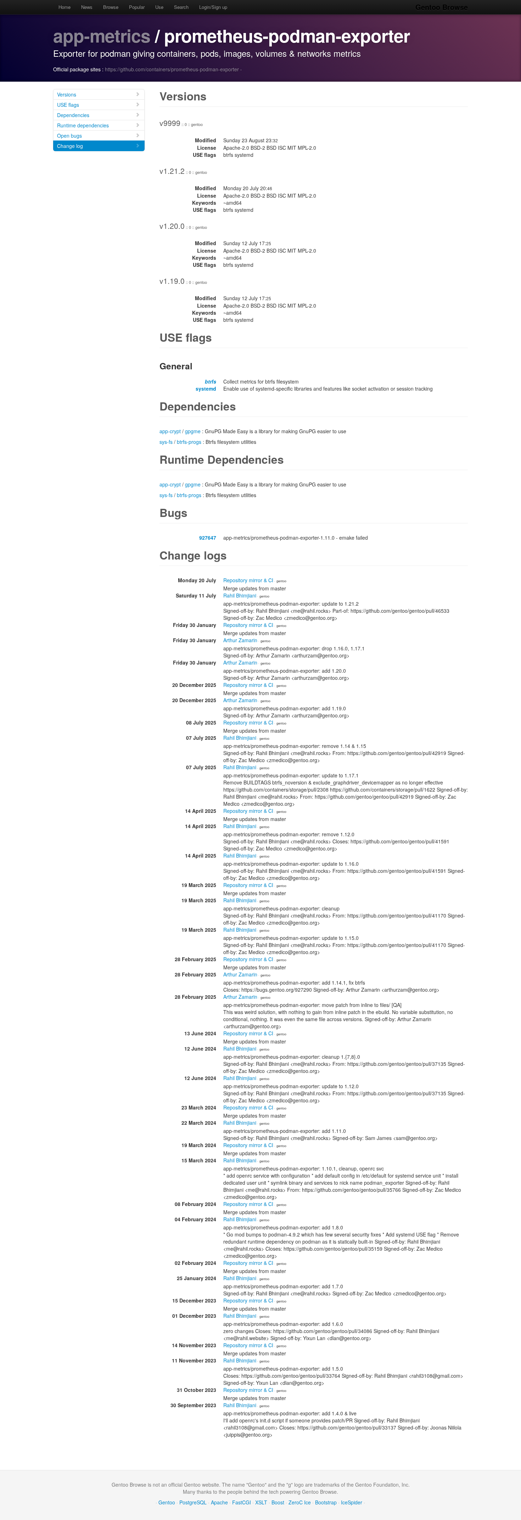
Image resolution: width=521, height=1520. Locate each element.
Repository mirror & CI (248, 580)
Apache (219, 1502)
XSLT (261, 1502)
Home (64, 7)
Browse (110, 7)
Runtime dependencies (83, 125)
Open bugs (69, 135)
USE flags (68, 104)
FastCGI (241, 1502)
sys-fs (166, 441)
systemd (206, 388)
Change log (70, 145)
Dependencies (73, 115)
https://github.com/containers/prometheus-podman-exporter (172, 69)
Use (159, 7)
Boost (277, 1502)
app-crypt (170, 431)
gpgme (193, 431)
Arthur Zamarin (240, 640)
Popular (137, 7)
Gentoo (166, 1502)
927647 (207, 537)
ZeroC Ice (299, 1502)
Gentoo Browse (441, 7)
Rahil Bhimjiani (239, 595)
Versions (66, 94)
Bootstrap (326, 1502)
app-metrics (101, 35)
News (87, 7)
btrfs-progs (189, 441)
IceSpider (351, 1502)
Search (181, 7)
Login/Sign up (213, 7)
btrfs (210, 381)
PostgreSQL (193, 1502)
